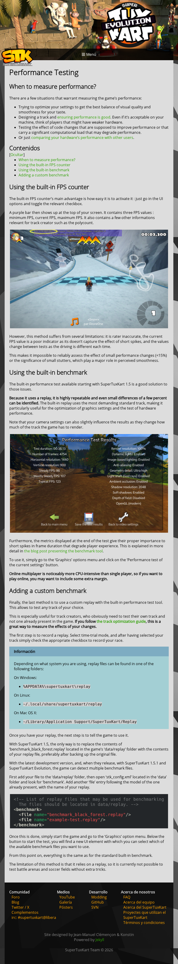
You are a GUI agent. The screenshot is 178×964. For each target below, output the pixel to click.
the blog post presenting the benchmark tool (63, 551)
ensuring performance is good (83, 117)
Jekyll (99, 939)
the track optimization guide (121, 621)
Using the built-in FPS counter (44, 164)
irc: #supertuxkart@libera (34, 917)
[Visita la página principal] (17, 58)
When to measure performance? (47, 159)
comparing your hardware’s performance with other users (82, 137)
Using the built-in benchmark (44, 169)
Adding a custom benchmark (44, 175)
